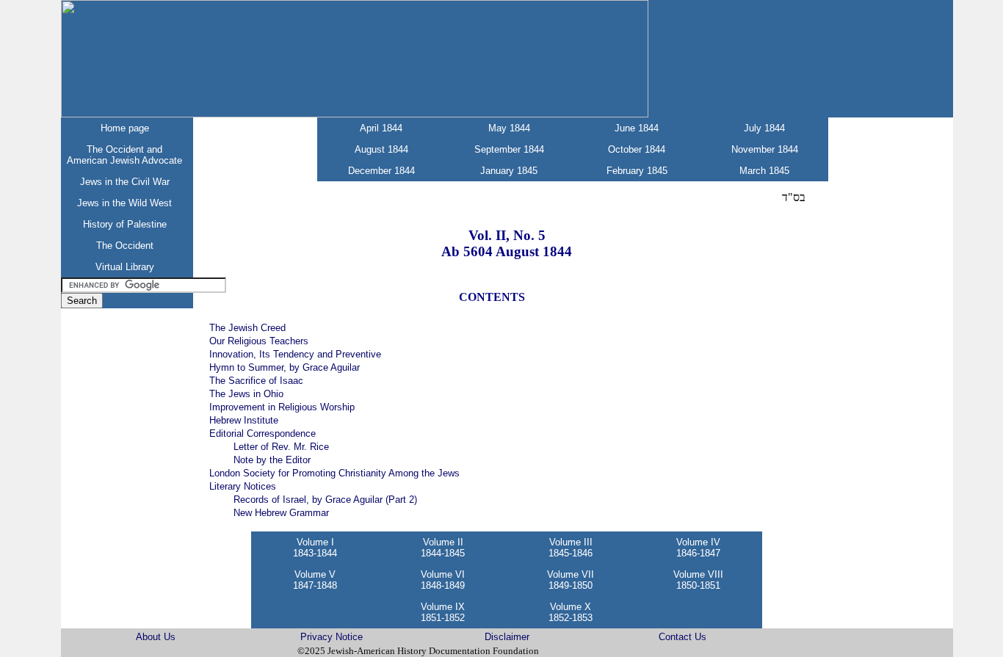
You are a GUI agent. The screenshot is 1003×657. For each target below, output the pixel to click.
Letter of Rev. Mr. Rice (281, 446)
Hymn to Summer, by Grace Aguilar (284, 367)
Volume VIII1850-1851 (698, 580)
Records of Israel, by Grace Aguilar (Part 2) (325, 499)
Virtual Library (124, 266)
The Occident (124, 245)
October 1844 (636, 149)
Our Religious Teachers (258, 340)
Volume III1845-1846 (570, 548)
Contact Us (682, 636)
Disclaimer (507, 636)
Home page (125, 128)
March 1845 (764, 170)
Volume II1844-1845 (443, 548)
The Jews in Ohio (246, 393)
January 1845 (508, 170)
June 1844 (637, 128)
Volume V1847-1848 (315, 580)
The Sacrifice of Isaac (256, 380)
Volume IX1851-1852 (443, 612)
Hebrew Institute (243, 420)
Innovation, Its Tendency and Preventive (295, 354)
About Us (155, 636)
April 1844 (381, 128)
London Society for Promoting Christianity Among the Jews (334, 473)
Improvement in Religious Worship (282, 407)
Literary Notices (242, 486)
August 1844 (381, 149)
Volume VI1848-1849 (443, 580)
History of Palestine (125, 224)
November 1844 (764, 149)
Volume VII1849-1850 (570, 580)
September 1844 (509, 149)
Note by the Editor (272, 459)
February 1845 (636, 170)
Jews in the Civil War (125, 181)
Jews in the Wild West (124, 202)
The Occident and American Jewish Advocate (124, 155)
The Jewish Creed (247, 327)
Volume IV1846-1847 (698, 548)
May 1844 (509, 128)
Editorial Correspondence (262, 433)
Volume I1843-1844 (315, 548)
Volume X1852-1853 (570, 612)
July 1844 (764, 128)
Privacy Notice (331, 636)
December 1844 (381, 170)
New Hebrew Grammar (281, 512)
